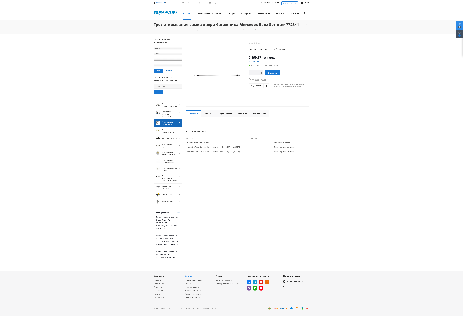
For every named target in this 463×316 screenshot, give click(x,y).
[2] (252, 43)
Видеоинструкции (224, 280)
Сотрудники (159, 283)
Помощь (188, 283)
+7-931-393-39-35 (295, 281)
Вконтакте (183, 2)
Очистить (168, 71)
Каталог (189, 276)
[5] (259, 43)
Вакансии (158, 287)
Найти (158, 92)
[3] (254, 43)
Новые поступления (193, 280)
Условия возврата (193, 294)
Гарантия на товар (193, 297)
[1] (250, 43)
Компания (159, 276)
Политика (158, 294)
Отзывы (157, 280)
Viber (204, 2)
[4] (257, 43)
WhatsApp (210, 2)
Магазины (158, 290)
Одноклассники (199, 2)
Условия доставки (193, 290)
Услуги (219, 276)
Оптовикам (159, 297)
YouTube (194, 2)
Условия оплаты (192, 287)
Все (178, 212)
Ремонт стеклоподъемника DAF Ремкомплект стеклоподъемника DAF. (167, 254)
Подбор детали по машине (227, 283)
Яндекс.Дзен (215, 2)
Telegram (188, 2)
